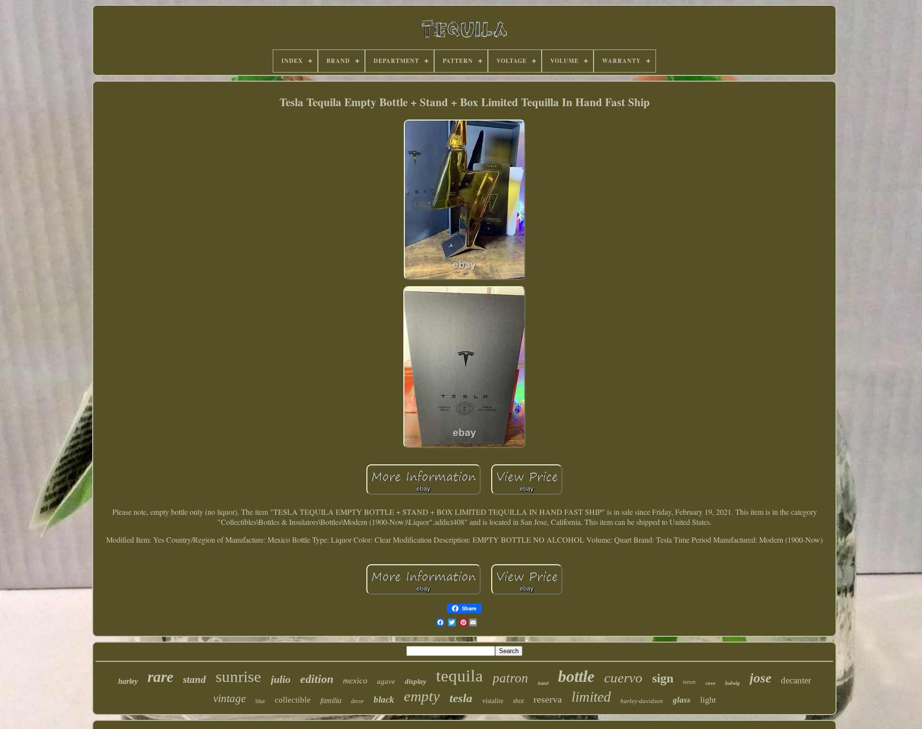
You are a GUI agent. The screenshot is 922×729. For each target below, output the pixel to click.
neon (689, 681)
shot (518, 701)
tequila (459, 676)
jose (760, 677)
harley (128, 681)
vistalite (492, 701)
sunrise (238, 676)
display (415, 681)
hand (543, 683)
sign (662, 678)
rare (160, 676)
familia (330, 700)
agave (386, 681)
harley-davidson (641, 701)
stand (194, 679)
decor (357, 701)
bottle (576, 676)
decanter (796, 680)
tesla (461, 698)
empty (422, 696)
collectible (293, 700)
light (708, 700)
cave (710, 683)
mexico (355, 680)
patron (510, 678)
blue (260, 701)
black (384, 699)
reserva (548, 699)
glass (682, 700)
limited (591, 697)
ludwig (732, 683)
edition (316, 679)
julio (281, 679)
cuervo (623, 677)
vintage (229, 699)
